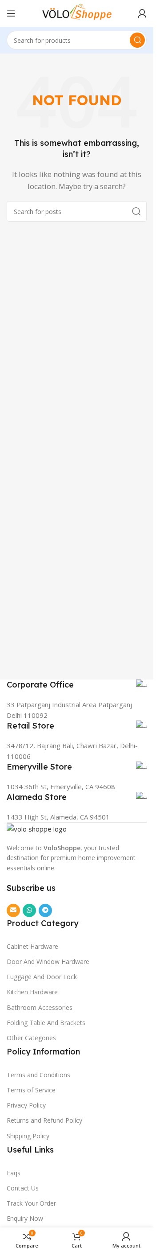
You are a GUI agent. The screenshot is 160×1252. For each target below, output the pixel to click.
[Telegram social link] (45, 910)
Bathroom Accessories (39, 1007)
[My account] (142, 13)
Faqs (13, 1173)
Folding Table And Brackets (46, 1022)
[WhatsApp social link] (29, 910)
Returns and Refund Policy (44, 1120)
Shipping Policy (28, 1136)
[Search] (137, 40)
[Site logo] (77, 12)
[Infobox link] (77, 685)
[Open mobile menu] (11, 13)
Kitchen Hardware (32, 992)
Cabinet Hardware (32, 946)
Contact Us (23, 1188)
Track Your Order (31, 1203)
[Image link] (37, 828)
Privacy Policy (26, 1105)
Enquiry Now (25, 1218)
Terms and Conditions (38, 1075)
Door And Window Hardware (48, 961)
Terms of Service (31, 1090)
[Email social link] (13, 910)
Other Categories (31, 1038)
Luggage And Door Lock (42, 976)
